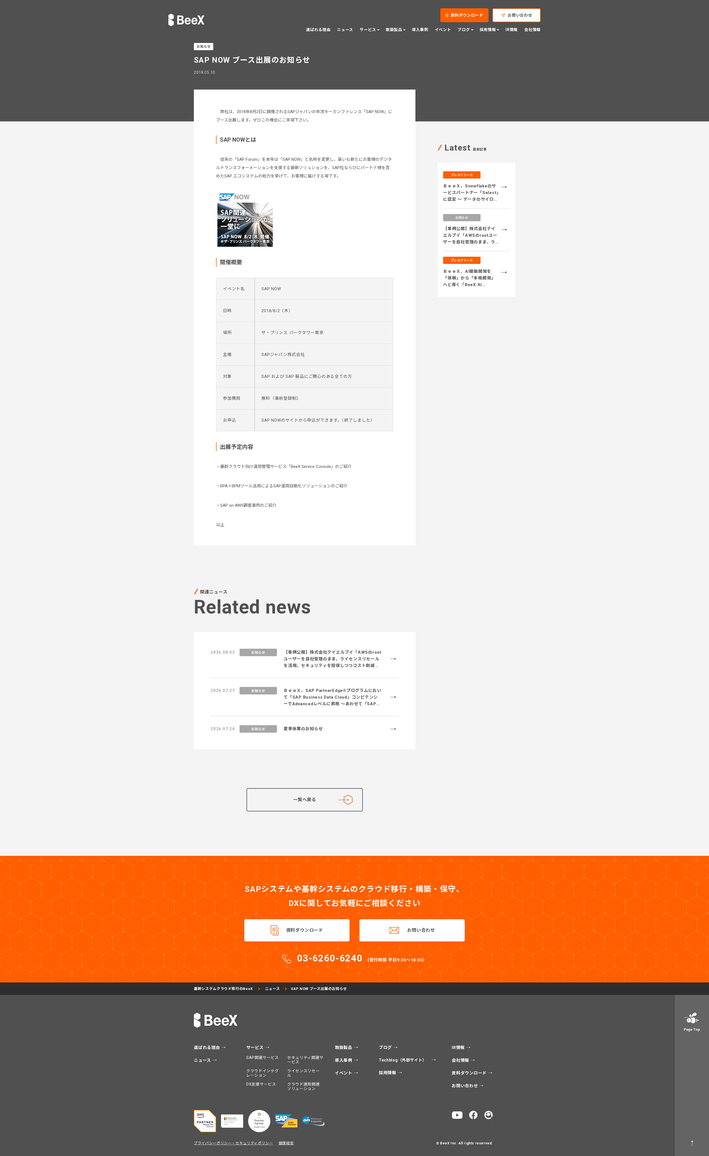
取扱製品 (344, 1048)
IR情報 (511, 29)
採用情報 (388, 1073)
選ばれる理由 (318, 29)
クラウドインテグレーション (262, 1073)
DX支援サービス (261, 1084)
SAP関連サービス (262, 1057)
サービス (255, 1048)
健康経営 (286, 1143)
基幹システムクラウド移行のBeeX (223, 989)
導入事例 (420, 29)
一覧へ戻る (304, 799)
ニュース (345, 29)
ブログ (386, 1048)
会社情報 (532, 29)
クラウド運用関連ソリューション (303, 1086)
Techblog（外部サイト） (403, 1060)
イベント (443, 29)
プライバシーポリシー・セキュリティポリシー (233, 1143)
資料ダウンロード (467, 15)
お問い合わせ (520, 15)
